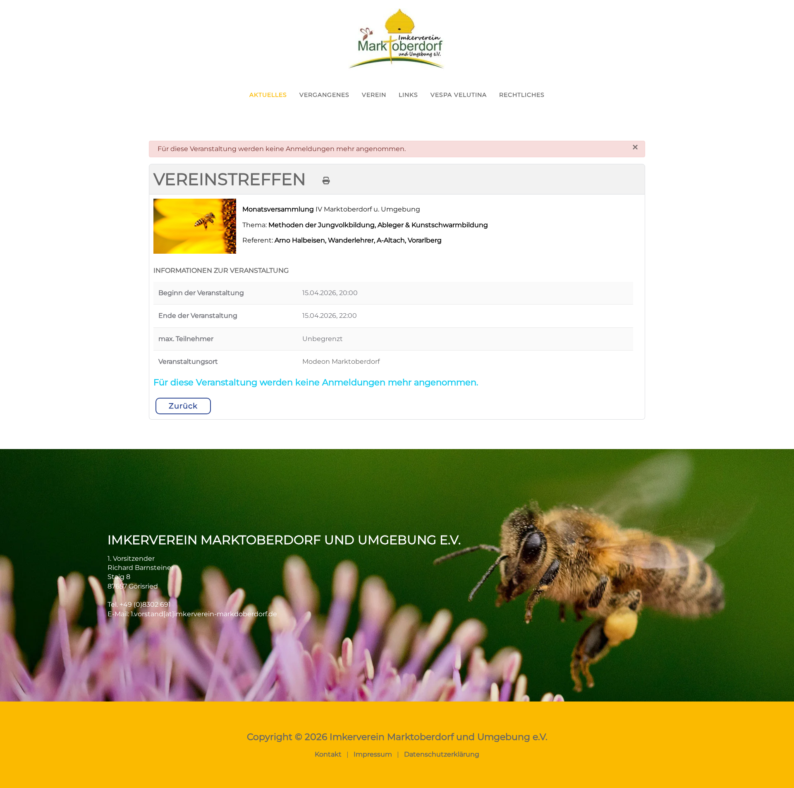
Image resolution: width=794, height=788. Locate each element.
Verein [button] (374, 94)
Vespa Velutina (458, 94)
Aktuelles (268, 94)
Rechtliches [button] (522, 94)
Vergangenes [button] (324, 94)
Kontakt (328, 754)
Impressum (373, 754)
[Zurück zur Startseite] (397, 39)
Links (408, 94)
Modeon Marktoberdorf (341, 361)
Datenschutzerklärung (441, 754)
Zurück (183, 406)
